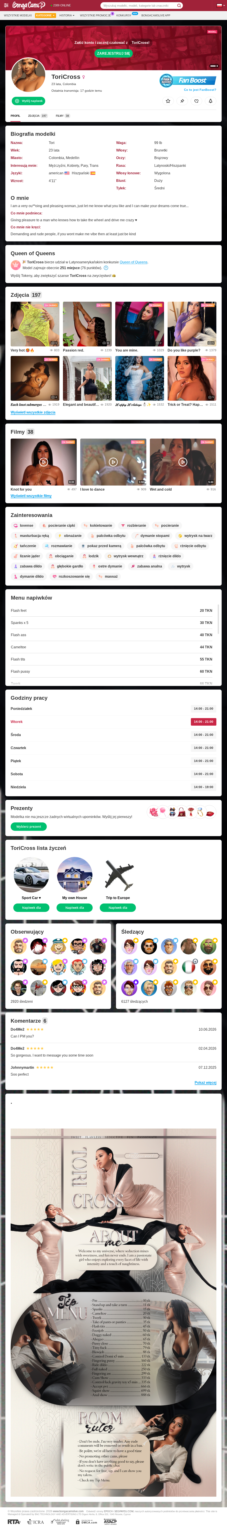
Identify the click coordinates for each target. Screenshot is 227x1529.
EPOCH (108, 1511)
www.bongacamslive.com (68, 1511)
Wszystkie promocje (95, 15)
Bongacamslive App (155, 15)
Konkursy (123, 15)
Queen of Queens (133, 262)
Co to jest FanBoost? (200, 89)
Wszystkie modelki (18, 15)
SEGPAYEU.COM (123, 1511)
